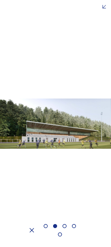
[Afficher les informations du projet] (104, 6)
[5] (60, 234)
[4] (74, 226)
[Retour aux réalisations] (33, 230)
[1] (45, 226)
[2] (55, 226)
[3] (64, 226)
